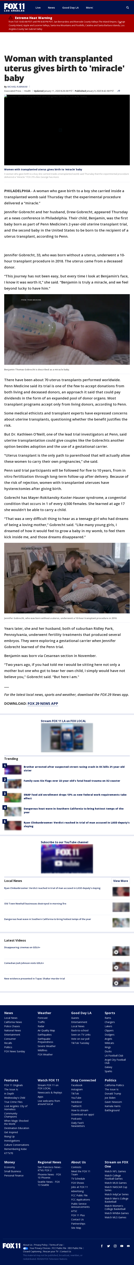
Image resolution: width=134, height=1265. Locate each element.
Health (27, 90)
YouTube (76, 1097)
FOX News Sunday (14, 1051)
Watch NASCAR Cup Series (116, 1188)
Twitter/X (76, 1106)
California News (13, 1022)
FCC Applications (80, 1199)
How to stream (79, 1110)
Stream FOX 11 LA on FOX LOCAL (63, 721)
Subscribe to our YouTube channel (64, 842)
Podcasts (76, 1118)
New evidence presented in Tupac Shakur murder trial (34, 978)
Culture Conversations (16, 1144)
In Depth (9, 1093)
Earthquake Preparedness (45, 1040)
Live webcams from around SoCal (49, 1102)
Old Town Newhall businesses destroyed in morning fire (35, 903)
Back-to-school (79, 1030)
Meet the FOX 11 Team (80, 1173)
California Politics (114, 1085)
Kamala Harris (113, 1106)
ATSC (74, 1211)
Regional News (49, 1162)
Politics (8, 1047)
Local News (13, 881)
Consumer (10, 1038)
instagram (115, 1246)
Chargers (110, 1022)
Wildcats (109, 1043)
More (89, 7)
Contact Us (77, 1219)
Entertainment (12, 1034)
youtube (122, 1246)
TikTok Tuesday (80, 1043)
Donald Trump (113, 1093)
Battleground (112, 1110)
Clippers (109, 1030)
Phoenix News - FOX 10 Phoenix (49, 1176)
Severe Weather (47, 1046)
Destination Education (16, 1128)
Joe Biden (110, 1097)
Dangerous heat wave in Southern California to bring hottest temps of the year (47, 919)
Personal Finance (14, 1175)
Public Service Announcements (80, 1205)
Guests (75, 1017)
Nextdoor (76, 1102)
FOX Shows (77, 1182)
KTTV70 (8, 1153)
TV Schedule (78, 1178)
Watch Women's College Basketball (115, 1207)
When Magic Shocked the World (16, 1122)
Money (9, 1162)
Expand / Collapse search (128, 7)
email (128, 1246)
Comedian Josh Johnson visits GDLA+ (24, 963)
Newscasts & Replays (50, 1092)
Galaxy (108, 1067)
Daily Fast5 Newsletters (78, 1124)
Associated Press (12, 90)
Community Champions (10, 1115)
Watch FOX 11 (48, 1080)
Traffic (41, 1022)
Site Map (76, 1227)
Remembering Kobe (15, 1149)
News (8, 1013)
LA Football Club (114, 1055)
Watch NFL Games (115, 1171)
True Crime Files (13, 1102)
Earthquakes (45, 1034)
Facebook (76, 1085)
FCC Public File (79, 1195)
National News (12, 1030)
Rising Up (9, 1136)
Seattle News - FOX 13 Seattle (49, 1183)
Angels (108, 1038)
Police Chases (12, 1026)
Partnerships (78, 1223)
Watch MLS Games (115, 1217)
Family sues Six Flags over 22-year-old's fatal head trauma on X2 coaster (72, 780)
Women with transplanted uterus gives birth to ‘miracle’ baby (43, 169)
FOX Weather (45, 1054)
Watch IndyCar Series (117, 1194)
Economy (9, 1167)
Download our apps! (82, 1114)
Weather (44, 1013)
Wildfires (42, 1050)
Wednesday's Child (14, 1097)
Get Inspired (11, 1132)
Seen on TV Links (81, 1034)
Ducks (108, 1051)
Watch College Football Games (114, 1177)
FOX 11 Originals (13, 1085)
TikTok (75, 1093)
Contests (76, 1167)
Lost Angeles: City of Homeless (15, 1107)
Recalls (8, 1043)
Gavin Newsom (113, 1102)
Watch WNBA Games (117, 1213)
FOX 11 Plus (78, 1215)
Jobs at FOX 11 (79, 1187)
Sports (110, 1013)
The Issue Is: (11, 1089)
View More (120, 881)
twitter (108, 1246)
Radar (41, 1026)
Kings (108, 1047)
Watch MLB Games (116, 1182)
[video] (121, 951)
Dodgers (109, 1034)
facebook (102, 1246)
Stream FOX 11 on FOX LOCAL (48, 1086)
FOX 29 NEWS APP (43, 703)
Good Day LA (81, 1013)
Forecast (43, 1017)
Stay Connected (83, 1080)
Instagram (77, 1089)
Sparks (108, 1071)
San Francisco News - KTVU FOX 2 (50, 1168)
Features (11, 1080)
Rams (108, 1017)
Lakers (108, 1026)
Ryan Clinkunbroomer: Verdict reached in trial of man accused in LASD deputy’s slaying (52, 888)
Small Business (12, 1171)
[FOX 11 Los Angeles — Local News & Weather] (15, 7)
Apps (40, 1096)
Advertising (77, 1191)
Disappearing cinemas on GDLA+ (22, 947)
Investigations (12, 1140)
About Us (78, 1162)
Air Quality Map (46, 1030)
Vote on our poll (80, 1038)
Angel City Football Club (115, 1061)
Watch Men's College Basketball (116, 1200)
